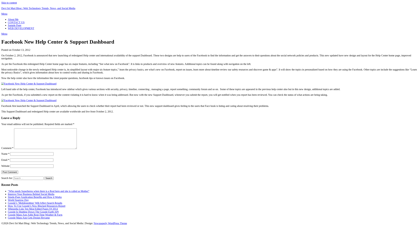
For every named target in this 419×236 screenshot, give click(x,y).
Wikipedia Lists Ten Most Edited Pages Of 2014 (33, 208)
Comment (7, 148)
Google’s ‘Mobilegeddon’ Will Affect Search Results (35, 203)
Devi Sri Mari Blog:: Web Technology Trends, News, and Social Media (38, 8)
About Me (13, 19)
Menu (4, 13)
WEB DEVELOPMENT (21, 28)
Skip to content (9, 2)
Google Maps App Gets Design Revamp (29, 217)
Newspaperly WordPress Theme (110, 223)
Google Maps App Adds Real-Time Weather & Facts (35, 214)
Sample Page (14, 25)
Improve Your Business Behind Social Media (31, 194)
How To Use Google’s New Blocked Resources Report (36, 206)
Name (5, 153)
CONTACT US (16, 22)
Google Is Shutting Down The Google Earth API (33, 211)
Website (5, 166)
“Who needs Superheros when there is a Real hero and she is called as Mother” (48, 191)
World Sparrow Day (18, 200)
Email (5, 159)
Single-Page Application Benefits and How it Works (35, 197)
